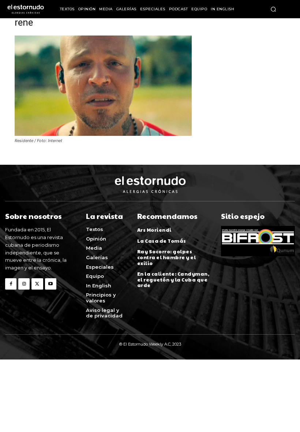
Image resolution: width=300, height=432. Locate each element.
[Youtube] (50, 284)
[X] (37, 284)
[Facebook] (10, 284)
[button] (273, 9)
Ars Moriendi (154, 230)
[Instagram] (24, 284)
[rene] (103, 134)
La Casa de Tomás (161, 241)
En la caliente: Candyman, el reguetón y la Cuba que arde (173, 279)
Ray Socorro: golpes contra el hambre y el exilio (166, 257)
